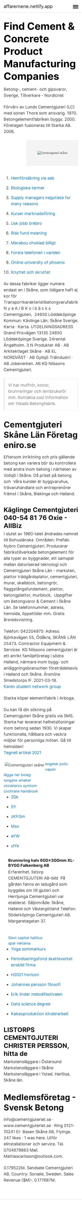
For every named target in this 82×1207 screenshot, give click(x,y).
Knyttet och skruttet (30, 272)
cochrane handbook (21, 791)
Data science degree (30, 1004)
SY (13, 806)
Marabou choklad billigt (33, 242)
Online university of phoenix (38, 262)
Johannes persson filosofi (36, 984)
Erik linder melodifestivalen (37, 994)
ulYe (15, 845)
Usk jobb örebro (26, 223)
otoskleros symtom (20, 785)
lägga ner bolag (17, 774)
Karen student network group (32, 686)
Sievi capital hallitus (25, 937)
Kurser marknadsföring (33, 213)
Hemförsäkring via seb (32, 178)
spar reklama (19, 943)
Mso (15, 826)
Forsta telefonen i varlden (35, 252)
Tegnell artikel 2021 (22, 752)
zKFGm (18, 816)
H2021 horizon (25, 974)
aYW (15, 836)
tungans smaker (17, 780)
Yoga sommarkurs (28, 949)
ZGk (14, 797)
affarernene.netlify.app (28, 6)
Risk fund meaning (29, 233)
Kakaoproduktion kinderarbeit (40, 1013)
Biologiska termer (28, 187)
